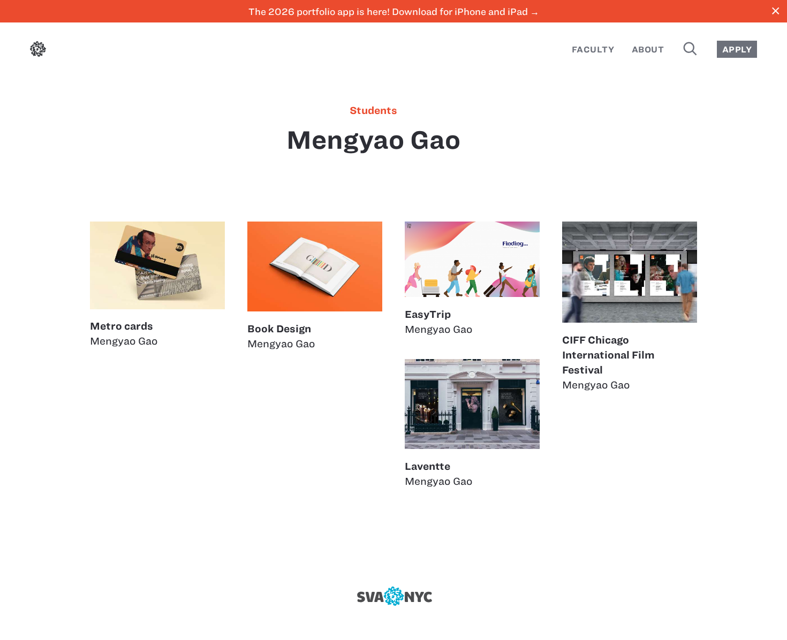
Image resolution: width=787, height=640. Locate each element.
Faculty (593, 49)
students (373, 111)
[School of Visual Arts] (393, 596)
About (648, 49)
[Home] (38, 51)
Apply (737, 49)
